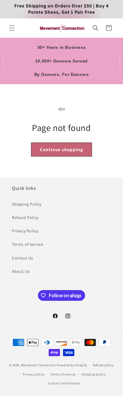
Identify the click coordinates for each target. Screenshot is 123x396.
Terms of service (63, 374)
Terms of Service (27, 244)
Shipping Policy (26, 204)
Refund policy (103, 365)
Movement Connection (38, 365)
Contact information (64, 383)
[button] (12, 28)
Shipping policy (93, 374)
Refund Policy (25, 217)
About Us (21, 271)
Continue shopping (61, 149)
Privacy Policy (25, 231)
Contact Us (22, 258)
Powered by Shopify (72, 365)
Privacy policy (34, 374)
